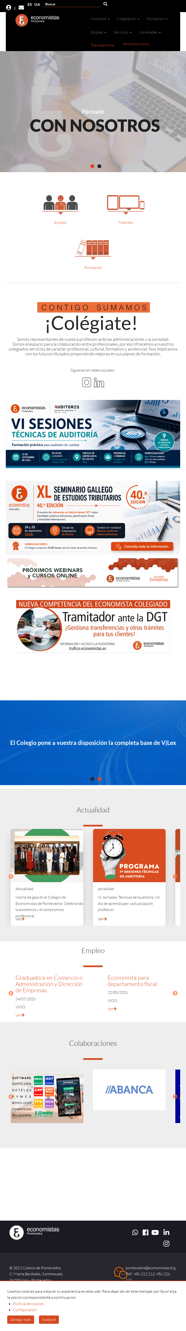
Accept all (49, 1319)
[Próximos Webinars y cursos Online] (93, 572)
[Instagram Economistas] (87, 382)
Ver (18, 919)
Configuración (25, 1309)
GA (37, 4)
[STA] (93, 435)
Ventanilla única (136, 43)
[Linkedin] (99, 382)
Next (175, 877)
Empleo (60, 222)
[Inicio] (38, 21)
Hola (96, 111)
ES (30, 4)
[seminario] (93, 518)
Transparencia (102, 45)
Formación (93, 267)
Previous (11, 877)
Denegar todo (20, 1319)
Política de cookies (28, 1303)
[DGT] (93, 626)
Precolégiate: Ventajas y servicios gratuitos (93, 742)
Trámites (125, 222)
